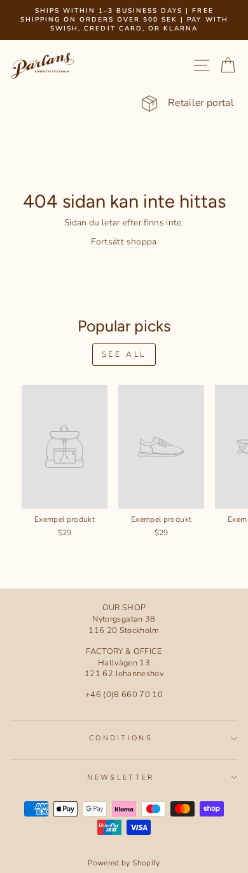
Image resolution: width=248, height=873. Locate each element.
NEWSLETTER (120, 777)
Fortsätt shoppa (123, 242)
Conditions (121, 738)
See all (124, 354)
